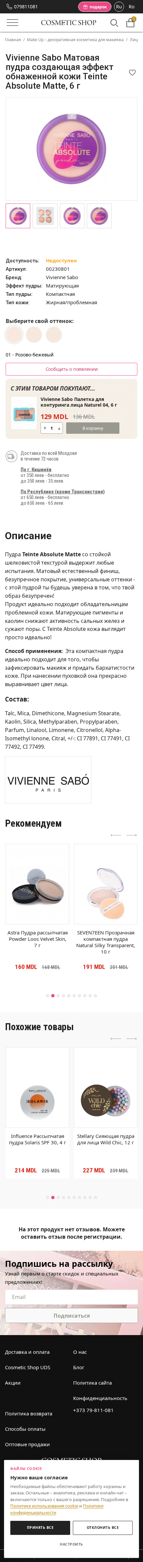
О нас (80, 1351)
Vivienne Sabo (62, 277)
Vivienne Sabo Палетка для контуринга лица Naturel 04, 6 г (79, 402)
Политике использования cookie (44, 1506)
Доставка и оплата (27, 1351)
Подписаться (72, 1315)
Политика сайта (92, 1382)
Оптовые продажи (27, 1444)
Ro (131, 6)
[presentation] (116, 835)
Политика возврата (28, 1413)
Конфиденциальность (100, 1398)
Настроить (71, 1544)
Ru (119, 6)
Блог (78, 1367)
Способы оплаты (25, 1428)
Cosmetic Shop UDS (27, 1367)
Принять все (40, 1527)
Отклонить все (103, 1527)
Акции (13, 1382)
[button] (47, 995)
